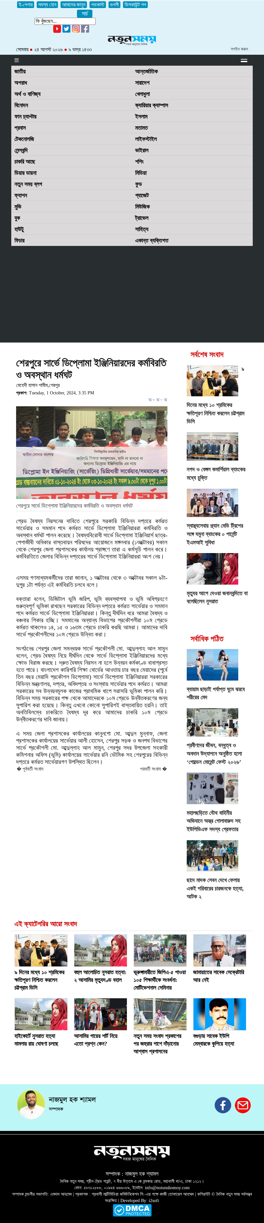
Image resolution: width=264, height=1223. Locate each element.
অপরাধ (20, 83)
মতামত (141, 128)
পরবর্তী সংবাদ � (153, 769)
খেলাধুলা (142, 94)
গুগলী (114, 4)
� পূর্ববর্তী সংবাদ (30, 769)
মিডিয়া (140, 173)
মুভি (17, 206)
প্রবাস (20, 128)
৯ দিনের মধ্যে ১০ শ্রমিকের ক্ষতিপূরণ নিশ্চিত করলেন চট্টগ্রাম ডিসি (39, 980)
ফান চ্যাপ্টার (25, 116)
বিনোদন (21, 105)
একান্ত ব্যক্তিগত (151, 240)
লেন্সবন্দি (21, 150)
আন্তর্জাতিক (146, 71)
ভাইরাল (141, 150)
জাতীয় (20, 71)
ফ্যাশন (20, 195)
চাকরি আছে (24, 161)
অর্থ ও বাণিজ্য (27, 94)
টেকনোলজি (24, 139)
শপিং (139, 161)
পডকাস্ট (97, 4)
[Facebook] (76, 31)
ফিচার (19, 240)
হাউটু (19, 229)
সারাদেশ (142, 83)
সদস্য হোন (47, 4)
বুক (17, 218)
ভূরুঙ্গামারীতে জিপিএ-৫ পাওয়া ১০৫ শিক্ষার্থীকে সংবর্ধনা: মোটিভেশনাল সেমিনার (160, 980)
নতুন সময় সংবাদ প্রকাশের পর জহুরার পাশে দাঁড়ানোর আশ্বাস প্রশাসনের (157, 1044)
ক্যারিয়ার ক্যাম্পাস (151, 105)
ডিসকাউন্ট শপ (135, 4)
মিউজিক (142, 206)
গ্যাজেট (142, 195)
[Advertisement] (132, 294)
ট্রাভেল (141, 218)
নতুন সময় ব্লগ (28, 184)
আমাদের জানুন (73, 4)
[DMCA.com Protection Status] (132, 1215)
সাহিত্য (141, 229)
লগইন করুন (239, 49)
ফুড (138, 184)
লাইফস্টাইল (146, 139)
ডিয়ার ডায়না (25, 173)
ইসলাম (141, 116)
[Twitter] (66, 31)
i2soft (154, 1200)
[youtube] (57, 31)
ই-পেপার (26, 4)
